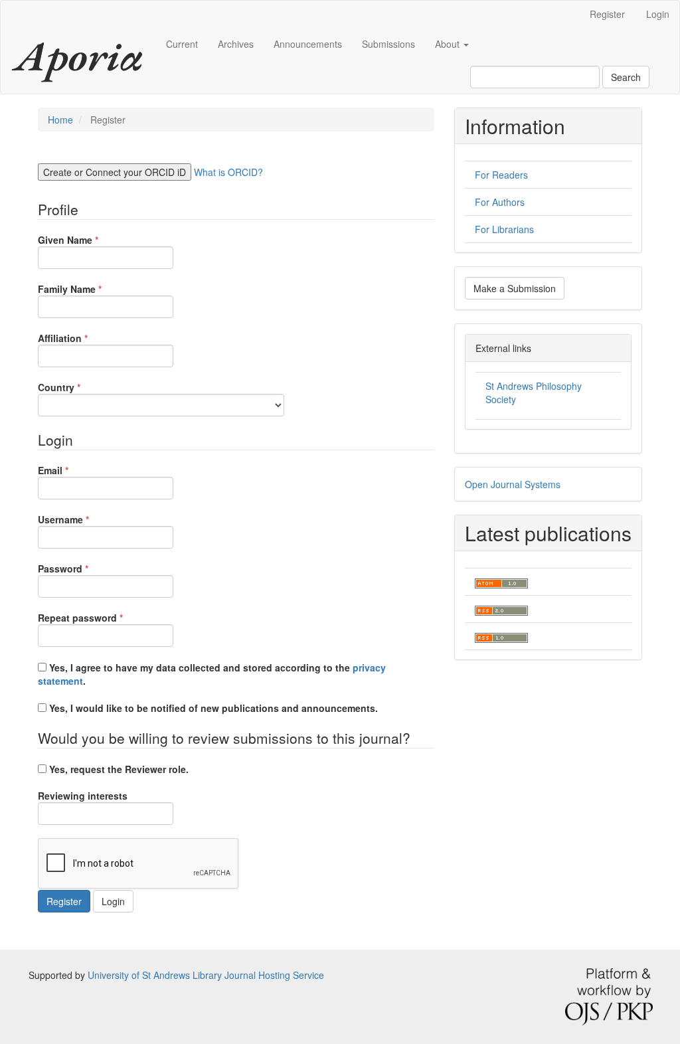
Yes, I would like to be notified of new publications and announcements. (212, 708)
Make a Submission (514, 288)
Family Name (90, 289)
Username (83, 519)
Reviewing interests (83, 795)
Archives (236, 43)
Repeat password (100, 617)
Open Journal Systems (512, 484)
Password (83, 568)
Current (182, 43)
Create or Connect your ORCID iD (114, 172)
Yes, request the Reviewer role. (117, 769)
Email (73, 470)
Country (79, 387)
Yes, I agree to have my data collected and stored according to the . (212, 674)
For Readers (501, 174)
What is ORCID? (228, 172)
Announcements (308, 43)
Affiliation (83, 338)
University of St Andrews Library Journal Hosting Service (206, 975)
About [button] (448, 43)
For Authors (500, 202)
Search (626, 77)
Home (60, 119)
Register (607, 14)
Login (657, 14)
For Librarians (504, 229)
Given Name (88, 239)
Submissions (388, 43)
